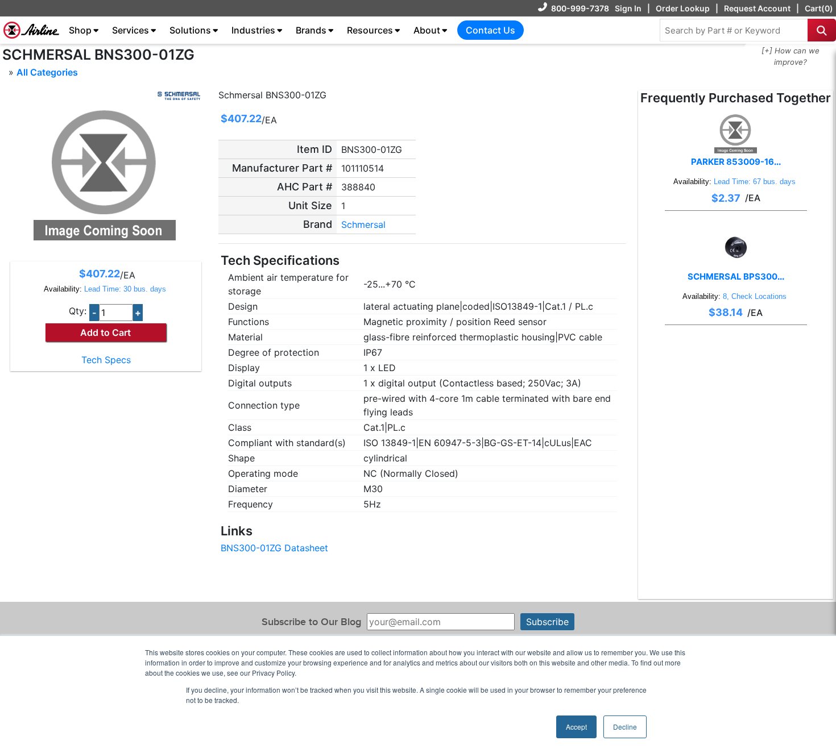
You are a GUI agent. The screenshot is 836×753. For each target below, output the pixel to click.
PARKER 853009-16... (736, 161)
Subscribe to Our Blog (311, 622)
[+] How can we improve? (790, 56)
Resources (370, 30)
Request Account (757, 8)
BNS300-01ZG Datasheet (274, 548)
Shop (80, 30)
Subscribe (547, 621)
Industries (253, 30)
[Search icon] (822, 30)
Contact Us (490, 30)
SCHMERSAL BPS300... (736, 276)
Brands (311, 30)
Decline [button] (625, 726)
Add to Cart (105, 332)
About (426, 30)
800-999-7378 (580, 8)
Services (130, 30)
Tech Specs (106, 359)
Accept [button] (576, 726)
